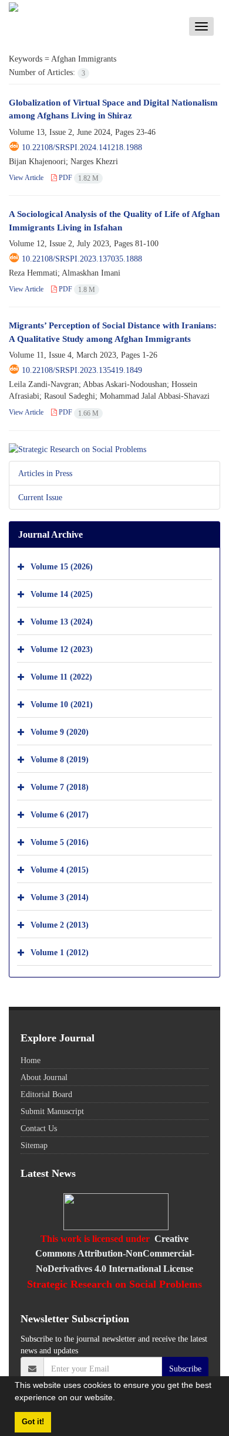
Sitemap (34, 1145)
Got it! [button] (33, 1422)
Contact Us (39, 1128)
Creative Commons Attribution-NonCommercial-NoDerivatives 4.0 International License (114, 1254)
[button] (119, 1399)
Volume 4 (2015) (60, 870)
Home (31, 1060)
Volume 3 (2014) (60, 897)
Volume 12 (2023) (62, 649)
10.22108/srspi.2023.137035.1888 (82, 258)
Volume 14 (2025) (62, 594)
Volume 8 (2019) (60, 760)
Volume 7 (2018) (60, 787)
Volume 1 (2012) (60, 953)
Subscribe (185, 1368)
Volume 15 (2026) (62, 567)
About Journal (44, 1077)
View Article (26, 177)
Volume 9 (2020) (60, 732)
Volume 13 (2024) (62, 622)
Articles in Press (45, 473)
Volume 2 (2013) (60, 925)
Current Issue (40, 497)
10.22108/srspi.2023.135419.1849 (82, 370)
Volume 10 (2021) (62, 704)
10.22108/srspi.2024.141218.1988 (82, 147)
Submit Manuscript (52, 1111)
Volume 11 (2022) (61, 677)
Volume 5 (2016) (60, 842)
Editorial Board (46, 1094)
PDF (78, 177)
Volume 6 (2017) (60, 815)
